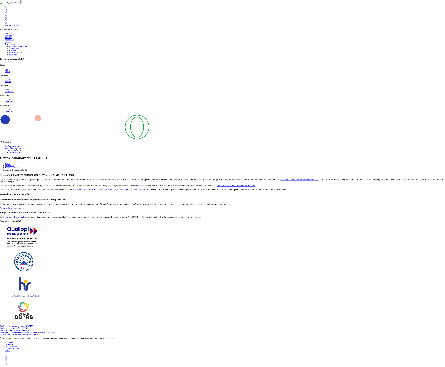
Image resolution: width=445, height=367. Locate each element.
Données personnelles (13, 349)
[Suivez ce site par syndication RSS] (5, 14)
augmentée (9, 102)
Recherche (6, 29)
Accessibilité (14, 48)
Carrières (12, 50)
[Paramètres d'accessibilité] (18, 2)
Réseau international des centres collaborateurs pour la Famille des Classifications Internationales (110, 190)
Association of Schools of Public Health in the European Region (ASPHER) (28, 332)
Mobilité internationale (13, 148)
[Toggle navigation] (21, 2)
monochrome (9, 92)
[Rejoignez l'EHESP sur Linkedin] (5, 16)
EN (6, 11)
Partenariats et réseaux (13, 150)
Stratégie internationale (13, 146)
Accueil (7, 164)
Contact (7, 351)
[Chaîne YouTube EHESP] (5, 21)
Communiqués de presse (18, 46)
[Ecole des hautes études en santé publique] (8, 3)
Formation (8, 36)
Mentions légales (11, 346)
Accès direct (11, 44)
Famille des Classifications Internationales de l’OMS (236, 186)
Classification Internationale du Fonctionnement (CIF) (299, 180)
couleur (7, 90)
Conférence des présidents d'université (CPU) (16, 326)
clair (6, 70)
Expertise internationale (13, 152)
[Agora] (12, 25)
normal (7, 80)
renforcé (8, 82)
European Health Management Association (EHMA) (19, 334)
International (9, 40)
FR (6, 9)
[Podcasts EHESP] (5, 23)
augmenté (8, 112)
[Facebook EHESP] (5, 18)
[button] (5, 7)
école (6, 34)
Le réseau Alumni (15, 52)
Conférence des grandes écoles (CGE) (14, 328)
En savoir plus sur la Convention (12, 208)
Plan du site (9, 344)
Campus (8, 42)
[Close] (1, 64)
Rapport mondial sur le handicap (14, 217)
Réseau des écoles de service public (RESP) (16, 330)
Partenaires (13, 55)
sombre (7, 72)
